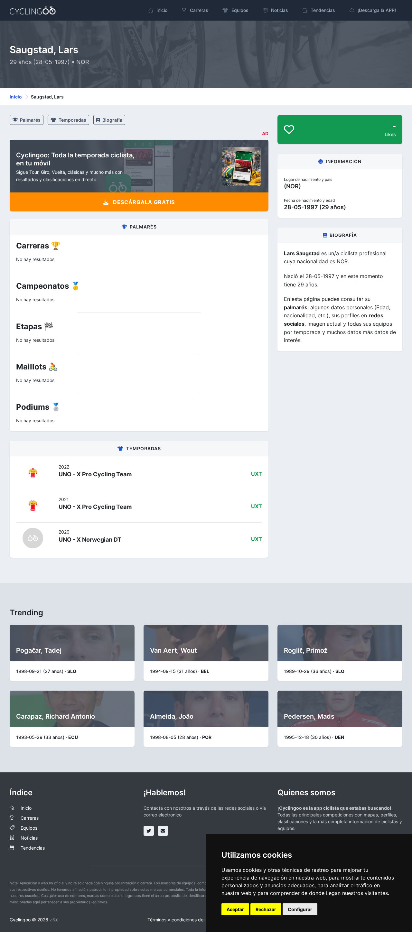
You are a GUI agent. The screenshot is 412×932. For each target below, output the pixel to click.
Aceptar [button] (235, 909)
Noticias (29, 838)
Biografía (111, 120)
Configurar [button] (300, 909)
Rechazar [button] (266, 909)
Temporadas (72, 120)
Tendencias (33, 848)
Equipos (29, 828)
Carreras (30, 818)
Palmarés (30, 120)
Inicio (16, 96)
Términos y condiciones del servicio (184, 919)
